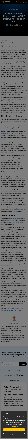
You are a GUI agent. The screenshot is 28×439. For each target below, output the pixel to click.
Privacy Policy (14, 426)
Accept (14, 430)
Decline (14, 435)
